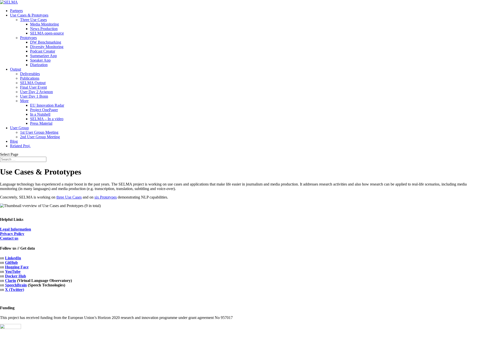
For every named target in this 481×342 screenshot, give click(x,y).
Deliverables (30, 74)
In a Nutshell (40, 114)
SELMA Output (33, 83)
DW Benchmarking (45, 42)
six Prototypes (105, 197)
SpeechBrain (16, 285)
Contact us (9, 238)
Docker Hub (15, 276)
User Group (19, 128)
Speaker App (40, 60)
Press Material (41, 123)
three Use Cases (69, 197)
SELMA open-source (47, 33)
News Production (44, 29)
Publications (29, 78)
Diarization (39, 65)
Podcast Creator (42, 51)
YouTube (13, 271)
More (24, 101)
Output (15, 69)
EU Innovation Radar (47, 105)
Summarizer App (43, 56)
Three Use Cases (33, 20)
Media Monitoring (44, 24)
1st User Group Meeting (39, 132)
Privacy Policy (12, 234)
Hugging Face (17, 267)
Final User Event (33, 87)
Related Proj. (20, 146)
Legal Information (15, 229)
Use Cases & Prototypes (29, 15)
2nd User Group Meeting (40, 137)
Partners (16, 11)
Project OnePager (44, 110)
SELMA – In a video (46, 119)
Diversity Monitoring (46, 47)
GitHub (11, 262)
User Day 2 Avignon (36, 92)
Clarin (10, 280)
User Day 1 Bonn (34, 96)
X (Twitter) (14, 289)
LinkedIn (13, 258)
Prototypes (28, 38)
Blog (14, 141)
